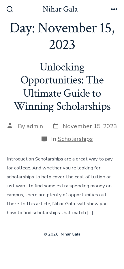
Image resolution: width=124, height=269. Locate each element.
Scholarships (75, 139)
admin (35, 126)
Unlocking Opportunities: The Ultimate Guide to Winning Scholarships (62, 86)
